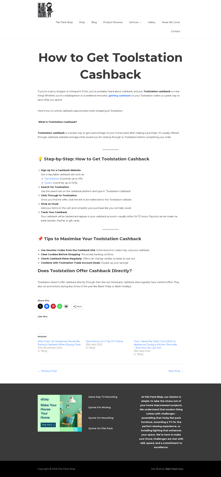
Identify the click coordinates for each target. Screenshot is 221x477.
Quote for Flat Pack (100, 428)
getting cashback (120, 95)
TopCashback (51, 178)
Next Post (176, 371)
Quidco (48, 182)
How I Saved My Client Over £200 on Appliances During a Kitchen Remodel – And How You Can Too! (155, 344)
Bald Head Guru (174, 468)
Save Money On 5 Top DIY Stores (104, 341)
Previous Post (47, 371)
